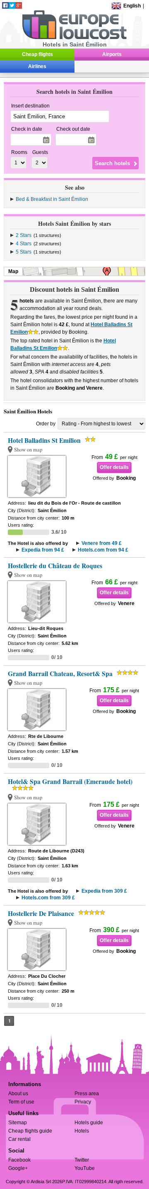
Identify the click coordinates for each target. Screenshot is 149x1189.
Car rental (19, 1139)
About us (18, 1093)
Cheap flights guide (30, 1131)
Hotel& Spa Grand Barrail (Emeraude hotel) (70, 781)
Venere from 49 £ (102, 543)
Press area (86, 1093)
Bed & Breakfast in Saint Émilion (52, 199)
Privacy (82, 1102)
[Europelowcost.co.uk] (74, 38)
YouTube (84, 1168)
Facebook (19, 1160)
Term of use (21, 1102)
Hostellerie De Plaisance (41, 913)
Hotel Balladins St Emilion (44, 440)
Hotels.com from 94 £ (103, 550)
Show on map (28, 449)
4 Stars (23, 244)
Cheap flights (37, 54)
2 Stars (23, 235)
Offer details (114, 467)
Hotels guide (88, 1123)
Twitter (81, 1160)
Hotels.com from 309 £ (48, 898)
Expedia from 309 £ (104, 891)
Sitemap (17, 1123)
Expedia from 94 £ (43, 550)
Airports (112, 54)
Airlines (37, 66)
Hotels (81, 1131)
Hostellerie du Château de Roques (55, 565)
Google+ (18, 1168)
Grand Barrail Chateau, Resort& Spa (60, 673)
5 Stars (23, 252)
